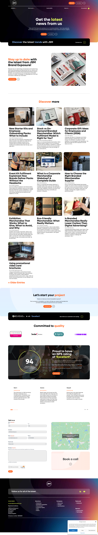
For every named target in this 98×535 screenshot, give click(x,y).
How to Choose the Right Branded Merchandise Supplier (75, 177)
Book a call (72, 3)
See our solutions (12, 79)
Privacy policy (82, 532)
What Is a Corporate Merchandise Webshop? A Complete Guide (48, 177)
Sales (37, 509)
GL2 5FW (10, 512)
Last (28, 423)
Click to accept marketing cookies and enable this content (70, 436)
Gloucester (11, 510)
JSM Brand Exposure (13, 508)
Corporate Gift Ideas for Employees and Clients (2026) (76, 131)
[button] (95, 521)
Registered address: (13, 505)
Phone (29, 435)
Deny (83, 530)
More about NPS (56, 373)
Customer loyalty (40, 507)
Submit (10, 471)
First (9, 423)
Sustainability (49, 8)
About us (66, 8)
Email (11, 435)
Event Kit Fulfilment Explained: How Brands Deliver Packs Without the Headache (21, 178)
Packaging (17, 185)
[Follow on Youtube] (84, 491)
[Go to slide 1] (11, 409)
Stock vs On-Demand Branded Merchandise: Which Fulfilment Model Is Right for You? (49, 133)
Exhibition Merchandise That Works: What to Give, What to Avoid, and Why (20, 223)
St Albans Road (12, 509)
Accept (73, 530)
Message (12, 447)
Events (37, 510)
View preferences (92, 530)
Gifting (71, 135)
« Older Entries (16, 282)
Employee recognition (41, 504)
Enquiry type (10, 441)
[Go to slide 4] (15, 409)
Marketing (17, 230)
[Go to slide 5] (16, 409)
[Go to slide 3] (14, 409)
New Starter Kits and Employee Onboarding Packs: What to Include (21, 132)
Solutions (13, 8)
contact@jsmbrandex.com (14, 503)
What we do (30, 8)
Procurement (39, 506)
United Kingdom (12, 513)
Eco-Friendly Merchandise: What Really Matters (48, 220)
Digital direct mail (18, 270)
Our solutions (79, 3)
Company (10, 429)
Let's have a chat (47, 306)
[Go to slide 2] (13, 409)
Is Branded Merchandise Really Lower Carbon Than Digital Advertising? (76, 222)
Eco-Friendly (44, 225)
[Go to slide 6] (17, 409)
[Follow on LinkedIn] (80, 491)
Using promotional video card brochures (19, 265)
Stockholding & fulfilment (47, 140)
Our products (84, 8)
